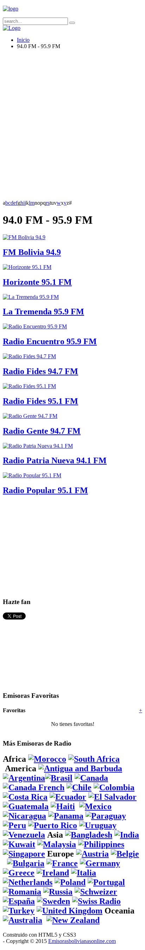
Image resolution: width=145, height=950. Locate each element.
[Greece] (18, 872)
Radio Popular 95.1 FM (45, 490)
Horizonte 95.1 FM (37, 282)
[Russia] (57, 891)
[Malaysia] (56, 844)
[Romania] (22, 891)
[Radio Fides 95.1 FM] (29, 386)
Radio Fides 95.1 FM (40, 401)
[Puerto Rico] (52, 825)
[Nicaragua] (24, 815)
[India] (126, 834)
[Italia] (83, 872)
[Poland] (70, 882)
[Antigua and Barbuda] (80, 768)
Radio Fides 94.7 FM (40, 371)
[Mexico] (95, 806)
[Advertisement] (72, 127)
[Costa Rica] (25, 796)
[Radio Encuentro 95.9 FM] (35, 326)
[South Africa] (94, 759)
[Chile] (79, 787)
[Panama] (65, 815)
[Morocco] (47, 759)
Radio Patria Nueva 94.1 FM (55, 460)
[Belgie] (125, 853)
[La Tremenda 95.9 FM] (31, 297)
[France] (62, 863)
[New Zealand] (73, 920)
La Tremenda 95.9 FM (43, 311)
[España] (19, 901)
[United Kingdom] (69, 910)
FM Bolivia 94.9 (32, 252)
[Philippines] (101, 844)
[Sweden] (53, 901)
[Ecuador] (68, 796)
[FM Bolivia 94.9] (24, 237)
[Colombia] (114, 787)
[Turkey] (18, 910)
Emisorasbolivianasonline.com (82, 941)
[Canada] (91, 777)
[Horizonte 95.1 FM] (27, 267)
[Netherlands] (27, 882)
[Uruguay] (97, 825)
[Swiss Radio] (96, 901)
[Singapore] (24, 853)
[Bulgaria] (25, 863)
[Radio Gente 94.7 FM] (30, 416)
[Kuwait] (19, 844)
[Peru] (14, 825)
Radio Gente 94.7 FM (42, 430)
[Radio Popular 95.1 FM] (32, 475)
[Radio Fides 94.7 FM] (29, 356)
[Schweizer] (96, 891)
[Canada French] (33, 787)
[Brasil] (58, 777)
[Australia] (22, 920)
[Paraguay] (106, 815)
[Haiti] (63, 806)
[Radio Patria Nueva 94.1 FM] (38, 446)
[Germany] (100, 863)
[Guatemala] (26, 806)
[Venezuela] (24, 834)
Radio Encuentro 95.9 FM (50, 341)
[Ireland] (53, 872)
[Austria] (92, 853)
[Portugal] (106, 882)
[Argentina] (24, 777)
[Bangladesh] (88, 834)
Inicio (23, 40)
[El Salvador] (112, 796)
